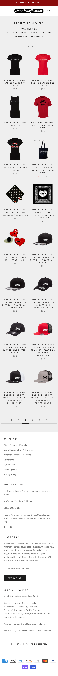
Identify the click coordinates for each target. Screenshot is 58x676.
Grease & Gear (30, 32)
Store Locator (10, 464)
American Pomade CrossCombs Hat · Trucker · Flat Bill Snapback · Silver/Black (43, 397)
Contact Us (9, 459)
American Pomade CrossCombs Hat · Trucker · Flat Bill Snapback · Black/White (15, 397)
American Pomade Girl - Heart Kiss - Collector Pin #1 (15, 257)
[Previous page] (4, 420)
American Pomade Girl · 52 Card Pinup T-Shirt (15, 167)
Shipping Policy (11, 469)
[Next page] (53, 420)
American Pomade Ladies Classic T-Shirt (15, 83)
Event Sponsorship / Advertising (18, 449)
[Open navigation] (4, 11)
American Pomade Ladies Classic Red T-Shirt (43, 83)
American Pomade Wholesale (17, 454)
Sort (28, 46)
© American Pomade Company (29, 644)
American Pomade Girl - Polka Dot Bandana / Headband (15, 212)
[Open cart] (54, 10)
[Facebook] (5, 527)
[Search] (48, 11)
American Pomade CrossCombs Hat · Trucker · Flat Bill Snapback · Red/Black (43, 350)
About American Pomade (15, 445)
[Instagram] (11, 527)
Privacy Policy (10, 474)
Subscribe (15, 578)
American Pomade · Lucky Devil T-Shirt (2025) (43, 125)
